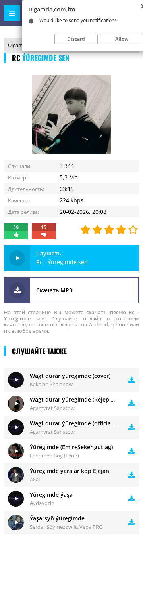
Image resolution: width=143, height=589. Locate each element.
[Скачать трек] (131, 380)
